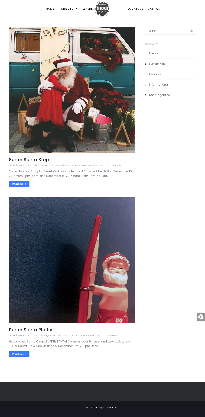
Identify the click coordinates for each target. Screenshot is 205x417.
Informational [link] (158, 85)
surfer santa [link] (98, 165)
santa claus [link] (85, 165)
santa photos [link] (75, 335)
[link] (201, 317)
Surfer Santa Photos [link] (31, 330)
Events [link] (153, 53)
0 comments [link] (114, 165)
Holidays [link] (155, 74)
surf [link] (85, 335)
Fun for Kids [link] (157, 64)
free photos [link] (47, 165)
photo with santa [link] (62, 165)
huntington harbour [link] (51, 335)
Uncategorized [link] (159, 95)
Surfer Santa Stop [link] (29, 160)
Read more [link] (19, 184)
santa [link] (75, 165)
